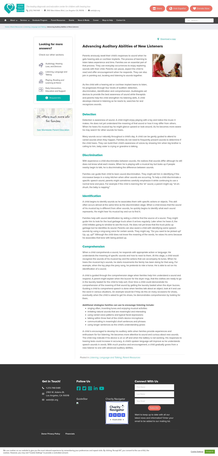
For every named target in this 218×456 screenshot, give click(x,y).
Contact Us (120, 20)
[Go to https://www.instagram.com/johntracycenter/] (90, 388)
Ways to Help (107, 20)
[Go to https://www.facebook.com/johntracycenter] (78, 388)
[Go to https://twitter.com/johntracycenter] (84, 388)
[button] (16, 20)
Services (23, 20)
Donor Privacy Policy (50, 434)
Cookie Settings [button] (197, 452)
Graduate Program (39, 20)
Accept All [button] (209, 452)
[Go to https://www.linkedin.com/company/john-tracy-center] (95, 388)
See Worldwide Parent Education (53, 130)
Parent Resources (58, 20)
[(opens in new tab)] (117, 412)
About (12, 20)
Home (7, 27)
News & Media (83, 20)
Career (96, 20)
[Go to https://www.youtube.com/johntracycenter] (101, 388)
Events (71, 20)
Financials (70, 434)
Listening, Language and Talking (35, 27)
